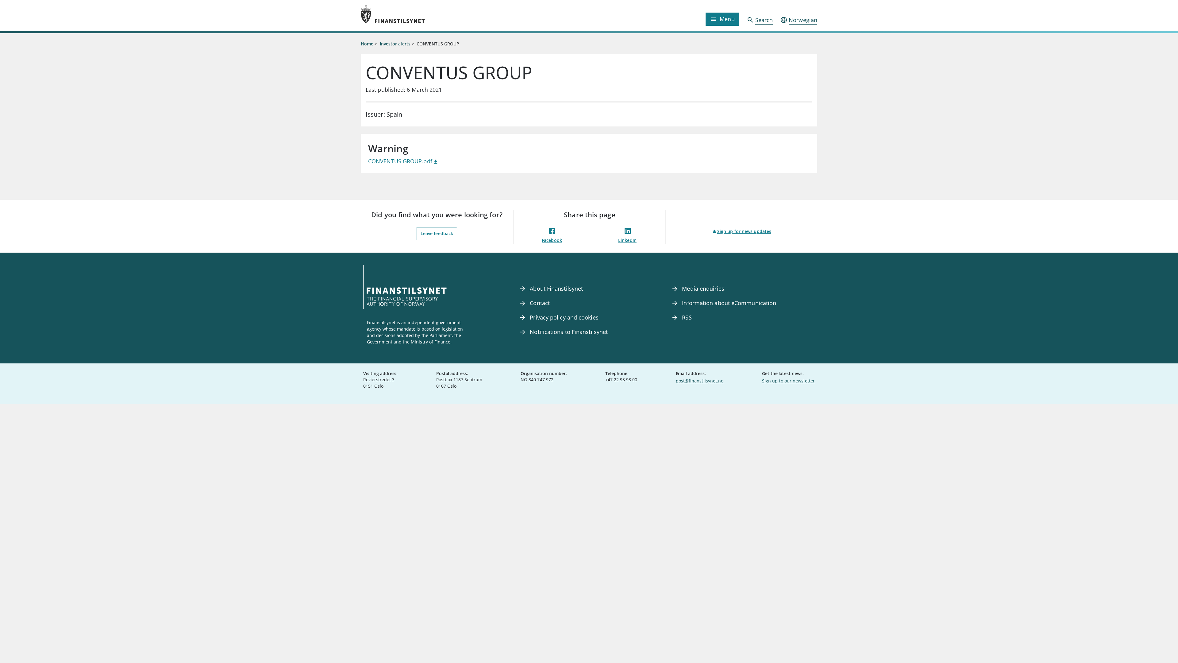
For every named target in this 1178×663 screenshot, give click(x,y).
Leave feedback (437, 233)
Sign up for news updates (744, 231)
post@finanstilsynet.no (700, 381)
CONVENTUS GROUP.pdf (400, 161)
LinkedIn (627, 240)
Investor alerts (395, 44)
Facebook (552, 240)
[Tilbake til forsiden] (418, 15)
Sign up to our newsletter (788, 381)
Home (367, 44)
